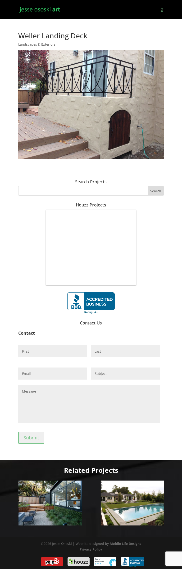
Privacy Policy (91, 549)
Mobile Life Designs (125, 543)
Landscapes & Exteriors (36, 44)
